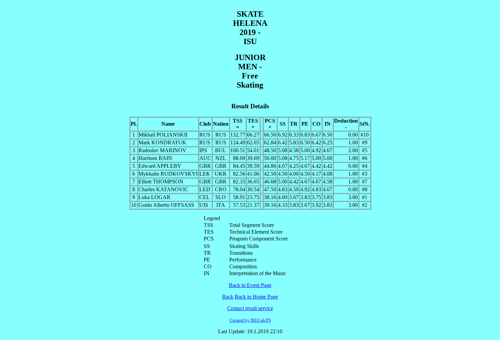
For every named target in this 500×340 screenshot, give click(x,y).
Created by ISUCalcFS (250, 320)
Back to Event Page (250, 285)
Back (227, 297)
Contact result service (250, 308)
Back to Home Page (256, 297)
